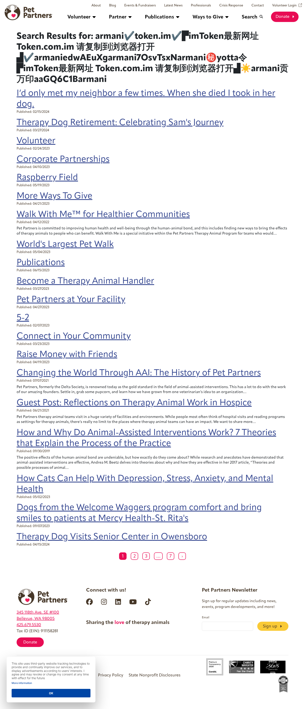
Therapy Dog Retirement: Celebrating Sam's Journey (120, 122)
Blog (112, 5)
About (96, 5)
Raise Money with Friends (67, 354)
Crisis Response (231, 5)
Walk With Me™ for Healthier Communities (103, 214)
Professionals (201, 5)
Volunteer (36, 141)
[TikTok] (148, 601)
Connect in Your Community (74, 336)
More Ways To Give (54, 196)
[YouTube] (133, 601)
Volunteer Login (284, 5)
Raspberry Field (47, 177)
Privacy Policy (110, 675)
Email (205, 617)
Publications (41, 262)
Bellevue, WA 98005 (36, 619)
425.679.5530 (29, 625)
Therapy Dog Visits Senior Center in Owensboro (112, 537)
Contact (257, 5)
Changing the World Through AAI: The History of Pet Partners (139, 373)
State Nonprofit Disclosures (155, 675)
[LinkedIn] (118, 601)
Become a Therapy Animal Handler (85, 281)
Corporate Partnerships (63, 159)
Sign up (270, 626)
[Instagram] (104, 601)
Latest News (173, 5)
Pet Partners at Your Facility (71, 299)
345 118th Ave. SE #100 (38, 612)
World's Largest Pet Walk (65, 244)
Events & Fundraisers (140, 5)
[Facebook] (89, 601)
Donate (283, 17)
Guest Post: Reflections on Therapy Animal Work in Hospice (134, 403)
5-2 (23, 318)
